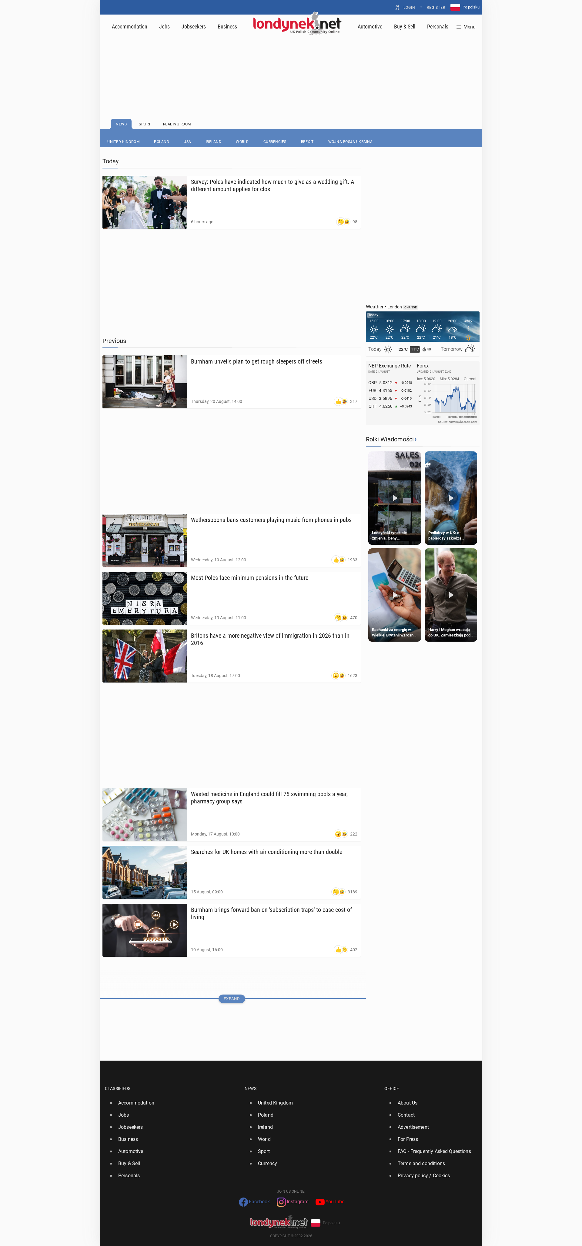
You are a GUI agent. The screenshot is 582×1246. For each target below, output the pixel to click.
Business (227, 26)
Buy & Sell (404, 26)
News (250, 1088)
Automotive (370, 26)
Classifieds (118, 1088)
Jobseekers (194, 26)
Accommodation (129, 26)
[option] (172, 1103)
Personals (437, 26)
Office (391, 1088)
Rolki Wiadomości (390, 439)
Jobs (164, 26)
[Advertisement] (291, 62)
